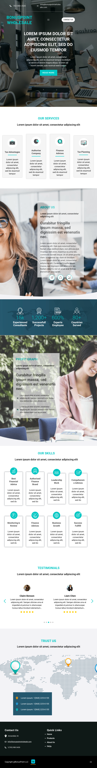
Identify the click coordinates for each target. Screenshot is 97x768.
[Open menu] (48, 19)
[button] (4, 601)
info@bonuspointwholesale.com (19, 742)
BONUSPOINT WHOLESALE (19, 19)
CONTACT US (68, 20)
